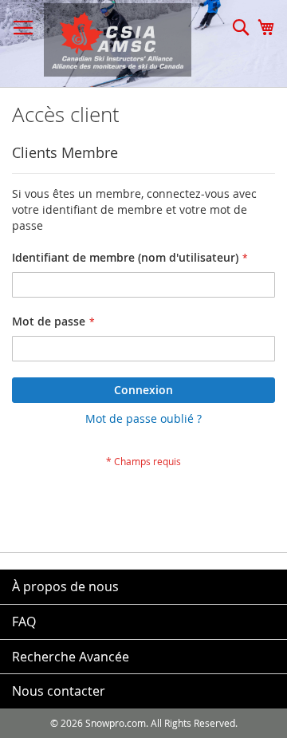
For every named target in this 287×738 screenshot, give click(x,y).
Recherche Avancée (70, 656)
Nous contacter (58, 691)
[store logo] (109, 40)
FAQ (24, 621)
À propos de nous (65, 586)
